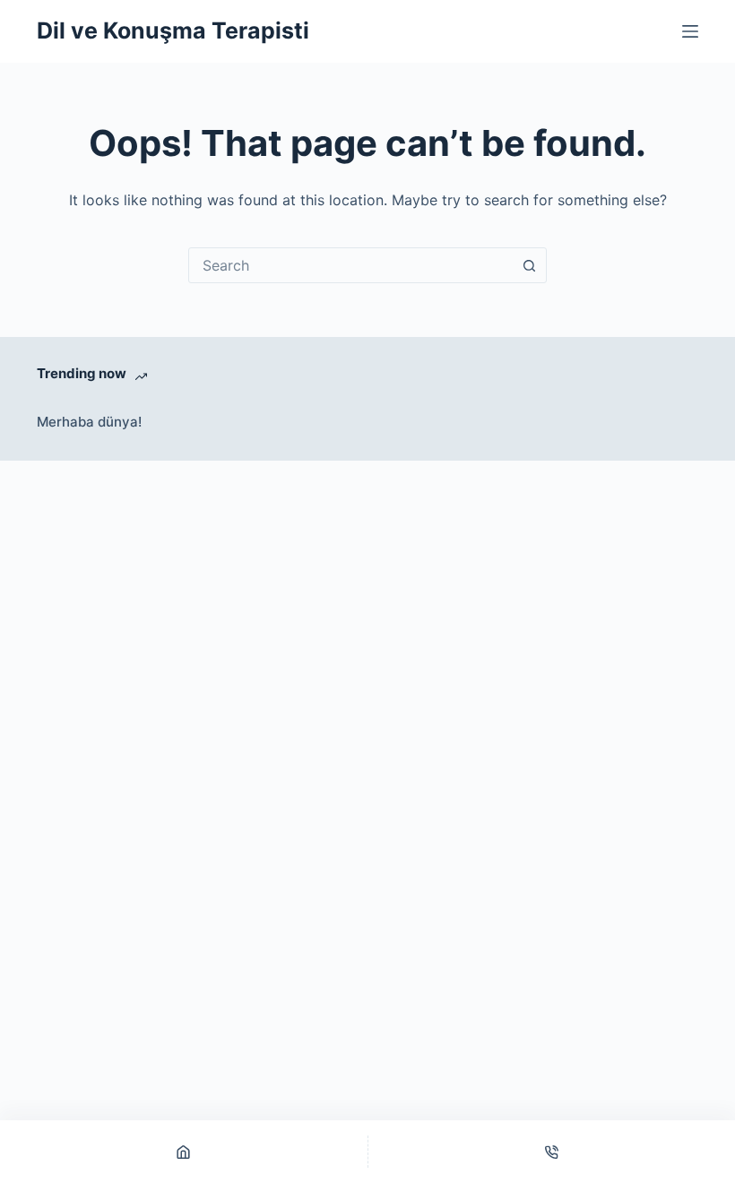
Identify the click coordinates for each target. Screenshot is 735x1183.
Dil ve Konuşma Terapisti (173, 30)
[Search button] (529, 265)
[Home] (183, 1152)
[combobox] (350, 265)
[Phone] (552, 1152)
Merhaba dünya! (89, 421)
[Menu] (690, 31)
